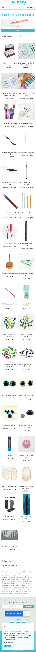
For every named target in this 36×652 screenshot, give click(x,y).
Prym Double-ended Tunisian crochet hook (9, 214)
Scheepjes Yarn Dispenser (10, 274)
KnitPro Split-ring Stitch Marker (10, 366)
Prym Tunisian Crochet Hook (26, 244)
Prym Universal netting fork (26, 517)
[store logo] (18, 3)
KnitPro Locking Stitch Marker (9, 335)
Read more (19, 646)
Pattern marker (9, 456)
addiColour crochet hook (26, 124)
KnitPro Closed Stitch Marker (26, 335)
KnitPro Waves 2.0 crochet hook (26, 94)
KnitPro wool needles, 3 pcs (9, 305)
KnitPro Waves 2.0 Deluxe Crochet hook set (9, 94)
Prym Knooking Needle (10, 243)
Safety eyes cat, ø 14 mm (9, 395)
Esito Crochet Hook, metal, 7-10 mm (26, 214)
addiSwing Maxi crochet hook (9, 153)
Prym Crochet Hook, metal (26, 152)
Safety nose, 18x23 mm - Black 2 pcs (26, 426)
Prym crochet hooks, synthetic (26, 183)
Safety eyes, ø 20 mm (9, 425)
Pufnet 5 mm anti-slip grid (9, 547)
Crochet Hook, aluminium (9, 124)
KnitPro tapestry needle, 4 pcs (26, 274)
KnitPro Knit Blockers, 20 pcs (9, 64)
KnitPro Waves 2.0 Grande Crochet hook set (26, 64)
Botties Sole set (9, 516)
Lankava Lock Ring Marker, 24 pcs (26, 305)
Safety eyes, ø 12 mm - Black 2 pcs (26, 366)
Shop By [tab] (18, 30)
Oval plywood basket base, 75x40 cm (26, 487)
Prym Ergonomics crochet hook (9, 183)
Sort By (3, 36)
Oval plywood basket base (10, 486)
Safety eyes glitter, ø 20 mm (26, 396)
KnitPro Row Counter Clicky (26, 457)
